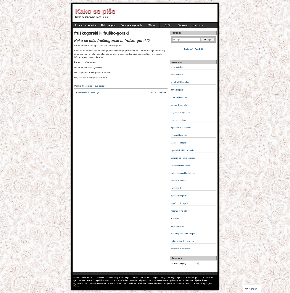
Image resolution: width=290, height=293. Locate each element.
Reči (167, 25)
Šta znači (183, 25)
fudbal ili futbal (157, 92)
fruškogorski (100, 86)
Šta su (152, 25)
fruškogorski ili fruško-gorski (101, 33)
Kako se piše (95, 11)
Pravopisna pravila (131, 25)
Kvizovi (197, 25)
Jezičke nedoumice (86, 25)
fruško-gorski (87, 86)
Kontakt (76, 286)
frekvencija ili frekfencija (88, 92)
